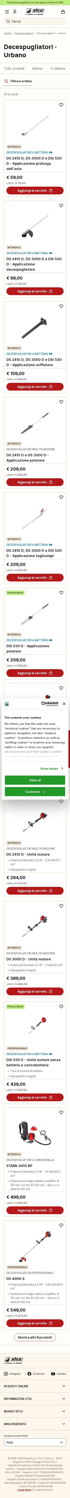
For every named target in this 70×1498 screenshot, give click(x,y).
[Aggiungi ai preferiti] (61, 105)
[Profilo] (15, 12)
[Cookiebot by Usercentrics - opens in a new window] (43, 703)
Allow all (35, 780)
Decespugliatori (24, 33)
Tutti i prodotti (14, 68)
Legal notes (24, 1489)
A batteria (58, 68)
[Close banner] (64, 704)
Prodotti (6, 33)
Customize (32, 791)
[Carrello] (63, 12)
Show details (49, 768)
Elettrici (37, 68)
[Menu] (7, 12)
